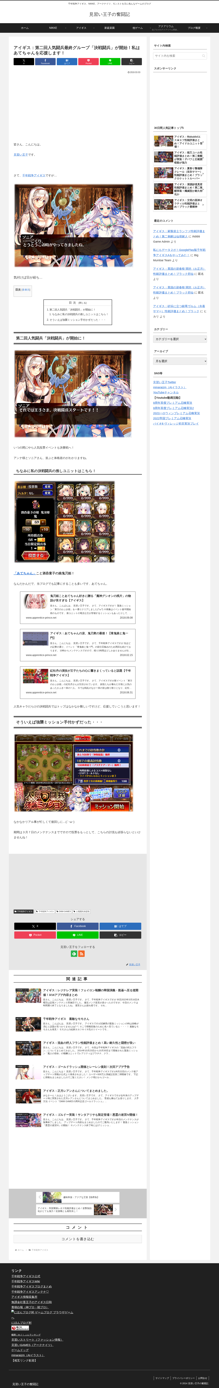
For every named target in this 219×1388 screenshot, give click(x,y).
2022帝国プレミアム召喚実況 (172, 418)
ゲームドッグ (20, 1350)
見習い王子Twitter (164, 382)
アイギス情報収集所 (24, 1297)
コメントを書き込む (77, 1239)
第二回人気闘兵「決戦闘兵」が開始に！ (73, 309)
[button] (131, 61)
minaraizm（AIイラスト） (169, 387)
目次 (73, 302)
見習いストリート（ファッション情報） (37, 1339)
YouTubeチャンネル (166, 392)
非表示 (25, 289)
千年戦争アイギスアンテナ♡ (30, 1291)
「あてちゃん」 (25, 573)
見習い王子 (21, 154)
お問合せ (202, 1378)
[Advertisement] (78, 109)
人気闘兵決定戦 (82, 911)
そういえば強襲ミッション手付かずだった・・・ (78, 319)
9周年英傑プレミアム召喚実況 (172, 402)
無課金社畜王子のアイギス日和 (31, 1302)
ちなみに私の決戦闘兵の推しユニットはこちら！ (80, 314)
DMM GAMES (65, 911)
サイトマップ (162, 1378)
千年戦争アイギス (33, 175)
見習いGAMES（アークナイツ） (32, 1345)
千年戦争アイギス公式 (25, 1276)
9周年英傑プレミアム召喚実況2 (173, 408)
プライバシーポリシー (183, 1378)
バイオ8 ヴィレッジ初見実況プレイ (176, 423)
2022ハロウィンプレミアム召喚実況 (176, 413)
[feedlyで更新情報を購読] (74, 953)
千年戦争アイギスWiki (25, 1281)
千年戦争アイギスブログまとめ (31, 1286)
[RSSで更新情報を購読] (81, 953)
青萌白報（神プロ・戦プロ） (30, 1307)
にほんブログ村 (21, 1322)
